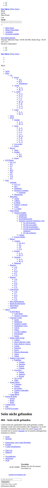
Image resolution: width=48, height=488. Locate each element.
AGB (7, 460)
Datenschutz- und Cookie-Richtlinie (18, 442)
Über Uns (8, 450)
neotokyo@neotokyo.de (17, 475)
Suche (36, 429)
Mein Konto (9, 28)
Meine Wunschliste (12, 30)
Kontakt (8, 444)
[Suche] (2, 24)
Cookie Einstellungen (13, 447)
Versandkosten (10, 456)
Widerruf (8, 452)
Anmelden (9, 32)
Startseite (21, 431)
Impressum (9, 458)
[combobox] (11, 22)
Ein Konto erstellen (12, 34)
